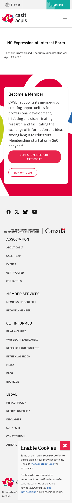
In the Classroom (18, 356)
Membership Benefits (21, 302)
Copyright (13, 428)
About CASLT (14, 247)
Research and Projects (22, 348)
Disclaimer (13, 419)
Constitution (15, 436)
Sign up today (23, 172)
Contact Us (14, 281)
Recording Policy (18, 411)
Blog (9, 373)
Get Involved (15, 272)
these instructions (42, 463)
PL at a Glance (16, 331)
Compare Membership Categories (34, 157)
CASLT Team (13, 256)
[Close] (65, 445)
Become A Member (18, 310)
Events (11, 264)
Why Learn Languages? (22, 339)
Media (10, 365)
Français (15, 4)
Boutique (58, 4)
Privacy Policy (16, 402)
